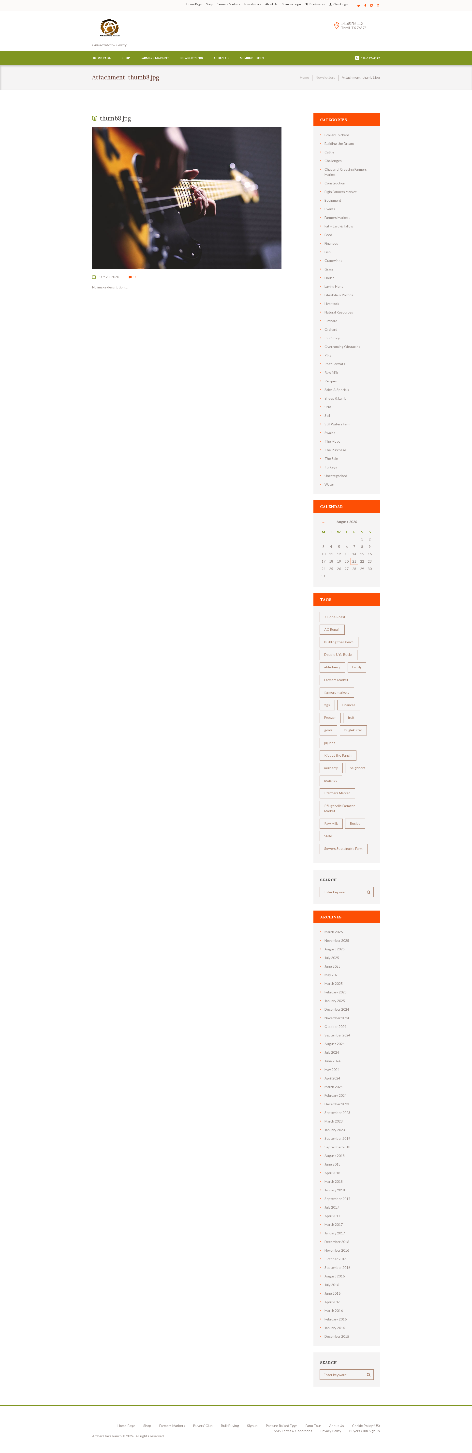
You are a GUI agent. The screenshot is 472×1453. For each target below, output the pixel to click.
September (337, 1035)
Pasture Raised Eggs (281, 1425)
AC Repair (332, 629)
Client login (340, 4)
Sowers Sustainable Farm (343, 848)
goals (328, 730)
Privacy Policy (330, 1431)
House (329, 278)
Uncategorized (335, 476)
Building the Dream (339, 143)
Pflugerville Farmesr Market (339, 808)
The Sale (331, 458)
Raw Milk (331, 372)
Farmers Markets (228, 4)
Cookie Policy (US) (366, 1425)
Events (329, 209)
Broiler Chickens (337, 135)
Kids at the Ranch (338, 755)
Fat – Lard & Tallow (338, 226)
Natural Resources (338, 312)
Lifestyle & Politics (338, 295)
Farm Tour (313, 1425)
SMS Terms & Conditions (293, 1431)
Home (304, 77)
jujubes (329, 743)
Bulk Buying (230, 1425)
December (336, 1009)
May (331, 975)
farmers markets (336, 692)
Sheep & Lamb (335, 398)
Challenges (333, 161)
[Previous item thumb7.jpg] (139, 197)
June (332, 966)
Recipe (355, 823)
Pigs (327, 355)
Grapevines (333, 260)
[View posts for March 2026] (323, 521)
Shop (209, 4)
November (336, 940)
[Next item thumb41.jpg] (234, 197)
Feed (328, 235)
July (331, 958)
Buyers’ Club (203, 1425)
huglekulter (353, 730)
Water (329, 484)
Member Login (291, 4)
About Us (271, 4)
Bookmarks (317, 4)
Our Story (332, 338)
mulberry (331, 768)
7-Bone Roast (334, 617)
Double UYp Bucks (338, 654)
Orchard (330, 321)
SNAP (329, 407)
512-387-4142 (370, 58)
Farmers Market (336, 680)
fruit (351, 717)
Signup (252, 1425)
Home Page (194, 4)
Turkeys (330, 467)
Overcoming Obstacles (342, 347)
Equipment (332, 200)
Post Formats (334, 364)
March (333, 932)
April (332, 1078)
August (334, 949)
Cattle (329, 152)
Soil (327, 415)
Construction (334, 183)
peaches (330, 780)
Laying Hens (333, 286)
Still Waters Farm (337, 424)
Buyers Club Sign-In (364, 1431)
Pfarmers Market (337, 793)
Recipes (330, 381)
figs (327, 705)
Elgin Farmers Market (340, 192)
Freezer (330, 717)
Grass (329, 269)
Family (357, 667)
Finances (331, 243)
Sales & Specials (336, 390)
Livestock (331, 303)
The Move (332, 441)
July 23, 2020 (108, 277)
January (334, 1001)
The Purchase (335, 450)
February (335, 992)
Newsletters (252, 4)
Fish (327, 252)
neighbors (357, 768)
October (335, 1026)
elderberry (332, 667)
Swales (329, 433)
